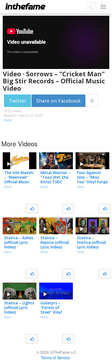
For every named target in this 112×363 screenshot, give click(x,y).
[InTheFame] (25, 6)
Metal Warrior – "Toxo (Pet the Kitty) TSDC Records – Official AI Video (55, 181)
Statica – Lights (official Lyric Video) (19, 307)
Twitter (17, 100)
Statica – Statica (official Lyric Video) (91, 242)
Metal (8, 120)
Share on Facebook (58, 100)
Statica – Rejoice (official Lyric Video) (55, 242)
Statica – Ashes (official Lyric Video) (18, 242)
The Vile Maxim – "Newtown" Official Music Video (18, 179)
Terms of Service (55, 357)
